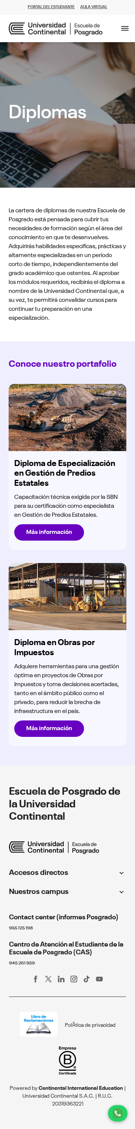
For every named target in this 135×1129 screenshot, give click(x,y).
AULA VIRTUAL (93, 7)
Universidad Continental (41, 885)
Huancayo (24, 903)
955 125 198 (21, 928)
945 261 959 (22, 963)
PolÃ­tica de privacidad (90, 1025)
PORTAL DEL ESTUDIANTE (51, 7)
